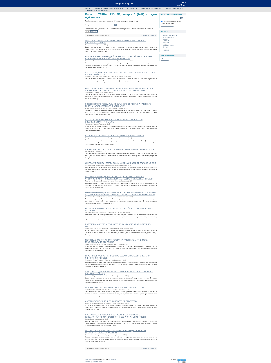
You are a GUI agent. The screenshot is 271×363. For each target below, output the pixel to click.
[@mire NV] (181, 361)
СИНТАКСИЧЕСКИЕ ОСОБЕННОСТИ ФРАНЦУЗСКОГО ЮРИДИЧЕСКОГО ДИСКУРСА (119, 149)
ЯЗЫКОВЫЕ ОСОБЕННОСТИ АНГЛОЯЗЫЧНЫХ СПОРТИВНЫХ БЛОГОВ (114, 136)
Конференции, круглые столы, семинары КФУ (108, 8)
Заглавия (166, 40)
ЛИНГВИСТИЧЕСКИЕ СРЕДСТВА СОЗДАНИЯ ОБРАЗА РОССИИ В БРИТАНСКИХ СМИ (120, 163)
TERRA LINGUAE (131, 8)
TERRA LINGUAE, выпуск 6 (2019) (151, 8)
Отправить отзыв (97, 361)
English (183, 5)
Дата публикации (168, 37)
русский (178, 5)
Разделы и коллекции (170, 35)
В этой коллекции (168, 23)
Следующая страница (149, 35)
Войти (184, 2)
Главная (87, 8)
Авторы (165, 39)
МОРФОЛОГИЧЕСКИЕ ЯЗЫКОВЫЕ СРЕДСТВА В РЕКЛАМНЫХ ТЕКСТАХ (114, 287)
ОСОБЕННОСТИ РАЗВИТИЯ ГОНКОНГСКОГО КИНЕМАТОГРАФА (111, 301)
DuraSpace (112, 359)
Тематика (166, 42)
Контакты (88, 361)
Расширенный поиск (167, 26)
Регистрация (165, 60)
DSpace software (90, 359)
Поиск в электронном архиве (172, 21)
